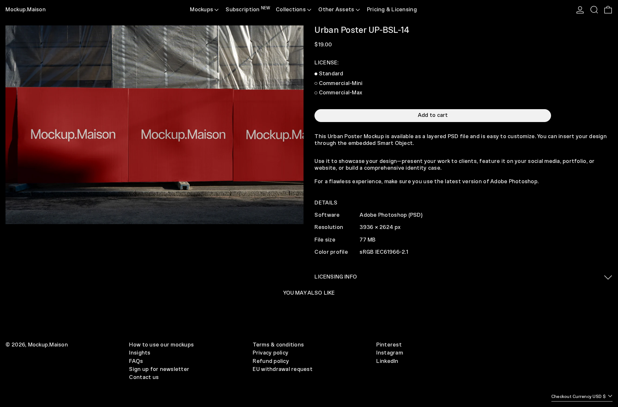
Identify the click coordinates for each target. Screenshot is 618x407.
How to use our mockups (161, 344)
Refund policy (271, 361)
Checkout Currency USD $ (579, 397)
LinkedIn (387, 361)
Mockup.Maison (25, 9)
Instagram (389, 352)
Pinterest (388, 344)
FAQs (136, 361)
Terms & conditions (278, 344)
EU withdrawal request (283, 369)
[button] (594, 10)
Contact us (144, 377)
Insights (139, 352)
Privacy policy (270, 352)
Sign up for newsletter (159, 369)
